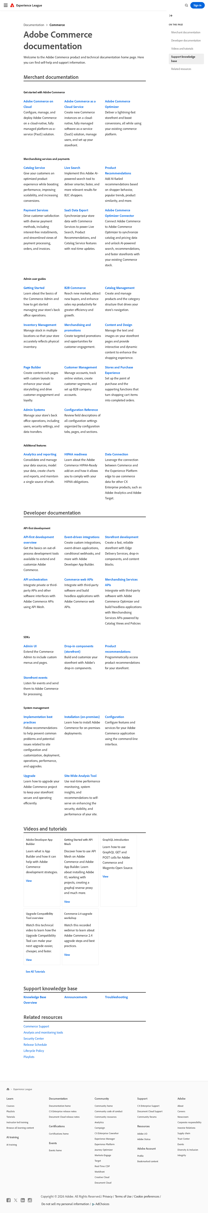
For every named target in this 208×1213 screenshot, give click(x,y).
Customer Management (80, 367)
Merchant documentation (185, 32)
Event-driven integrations (81, 537)
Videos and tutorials (182, 48)
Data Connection (116, 454)
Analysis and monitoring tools (43, 1032)
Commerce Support (36, 1026)
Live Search (72, 168)
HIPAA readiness (75, 454)
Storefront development (121, 537)
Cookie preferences (146, 1196)
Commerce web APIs (78, 579)
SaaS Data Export (76, 210)
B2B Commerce (75, 288)
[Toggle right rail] (170, 16)
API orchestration (36, 579)
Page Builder (32, 367)
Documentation (34, 25)
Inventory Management (40, 325)
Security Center (34, 1038)
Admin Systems (34, 410)
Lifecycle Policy (34, 1051)
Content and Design (118, 325)
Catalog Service (34, 168)
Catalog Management (119, 288)
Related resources (181, 69)
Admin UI (30, 646)
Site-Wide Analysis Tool (80, 776)
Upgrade (29, 776)
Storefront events (35, 677)
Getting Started (34, 288)
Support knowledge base (183, 59)
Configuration (114, 717)
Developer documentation (186, 40)
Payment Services (36, 210)
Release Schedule (35, 1045)
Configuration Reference (81, 410)
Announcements (75, 997)
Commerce (57, 25)
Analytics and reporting (40, 454)
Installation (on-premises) (82, 717)
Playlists (29, 1057)
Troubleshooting (116, 997)
